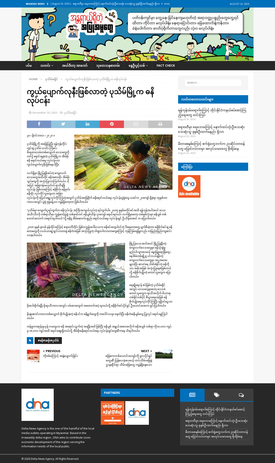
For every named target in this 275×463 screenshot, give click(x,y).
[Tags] (217, 395)
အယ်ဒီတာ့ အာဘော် (74, 65)
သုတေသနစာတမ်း (108, 65)
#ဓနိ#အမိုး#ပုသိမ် (48, 340)
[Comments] (241, 395)
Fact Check (166, 65)
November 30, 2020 (44, 113)
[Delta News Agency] (137, 59)
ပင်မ (29, 65)
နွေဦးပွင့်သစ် (137, 65)
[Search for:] (213, 82)
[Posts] (192, 395)
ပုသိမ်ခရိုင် (70, 113)
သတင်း (45, 65)
